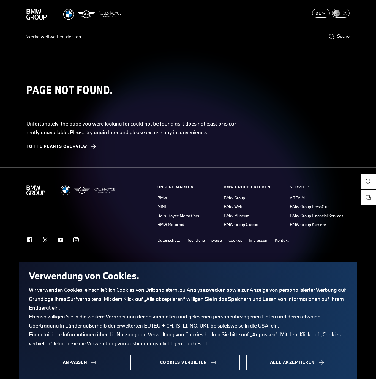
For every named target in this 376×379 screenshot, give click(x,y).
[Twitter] (45, 239)
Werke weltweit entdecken (53, 36)
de (318, 13)
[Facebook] (29, 239)
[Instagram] (76, 239)
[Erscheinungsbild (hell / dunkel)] (341, 13)
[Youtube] (60, 239)
